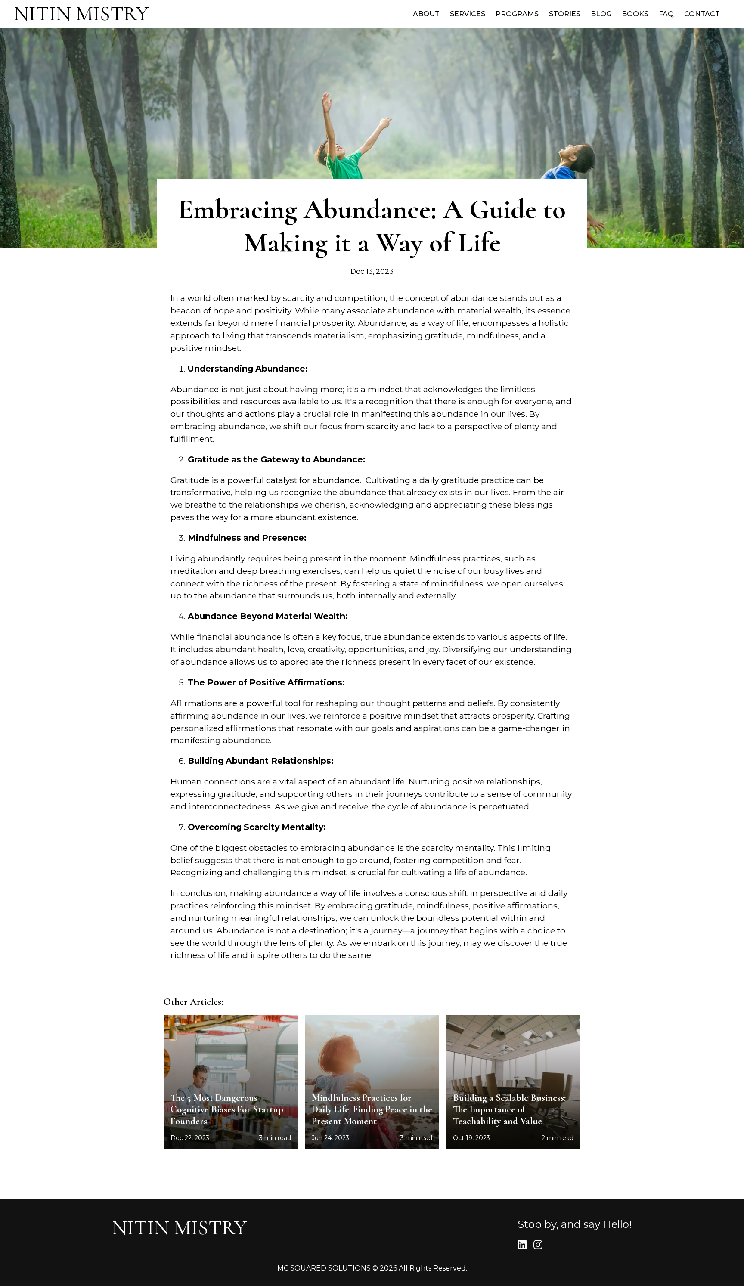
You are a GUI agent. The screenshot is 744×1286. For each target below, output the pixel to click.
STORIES (564, 14)
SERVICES (467, 14)
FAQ (666, 14)
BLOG (601, 14)
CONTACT (702, 14)
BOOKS (635, 14)
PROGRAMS (517, 14)
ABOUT (426, 14)
